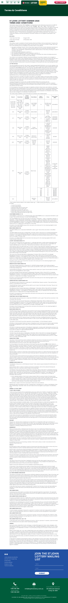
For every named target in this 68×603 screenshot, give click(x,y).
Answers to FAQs (8, 564)
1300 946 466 (14, 588)
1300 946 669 (14, 592)
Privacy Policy (8, 560)
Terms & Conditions (9, 565)
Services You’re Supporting (11, 558)
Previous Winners (8, 562)
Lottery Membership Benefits (11, 557)
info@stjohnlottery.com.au (26, 425)
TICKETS (60, 2)
